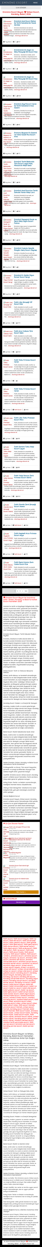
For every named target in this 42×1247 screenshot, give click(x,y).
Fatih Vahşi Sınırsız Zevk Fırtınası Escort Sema (24, 476)
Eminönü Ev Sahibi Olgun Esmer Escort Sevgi (24, 276)
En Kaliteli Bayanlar (15, 852)
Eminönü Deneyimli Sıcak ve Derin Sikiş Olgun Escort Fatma (25, 221)
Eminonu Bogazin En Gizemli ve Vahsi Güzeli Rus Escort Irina (25, 135)
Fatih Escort (18, 409)
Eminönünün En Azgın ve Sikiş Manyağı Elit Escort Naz (25, 51)
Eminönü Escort (15, 2)
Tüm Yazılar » (21, 892)
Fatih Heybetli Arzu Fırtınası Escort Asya (25, 534)
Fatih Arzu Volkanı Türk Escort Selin (23, 332)
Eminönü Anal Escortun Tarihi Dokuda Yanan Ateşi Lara (26, 191)
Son (26, 591)
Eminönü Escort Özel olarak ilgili (19, 865)
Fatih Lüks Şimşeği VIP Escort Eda (23, 303)
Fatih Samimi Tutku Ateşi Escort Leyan (24, 448)
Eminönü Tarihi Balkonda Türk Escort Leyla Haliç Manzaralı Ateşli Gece (24, 163)
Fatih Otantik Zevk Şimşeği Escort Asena (25, 505)
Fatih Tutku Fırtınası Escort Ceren (25, 361)
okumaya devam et (21, 35)
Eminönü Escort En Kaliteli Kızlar (19, 878)
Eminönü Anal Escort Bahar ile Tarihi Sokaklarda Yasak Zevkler (25, 23)
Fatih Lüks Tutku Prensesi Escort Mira (24, 419)
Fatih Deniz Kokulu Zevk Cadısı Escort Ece (23, 563)
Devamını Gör (21, 902)
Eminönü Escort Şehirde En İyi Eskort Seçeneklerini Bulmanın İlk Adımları (20, 838)
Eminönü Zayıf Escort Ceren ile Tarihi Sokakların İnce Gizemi (25, 106)
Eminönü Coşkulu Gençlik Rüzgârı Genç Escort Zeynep (25, 249)
